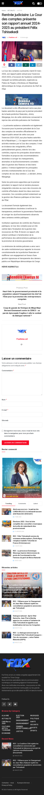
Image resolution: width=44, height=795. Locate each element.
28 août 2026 (9, 595)
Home (4, 10)
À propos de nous (23, 783)
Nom (4, 400)
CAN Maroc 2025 (6, 722)
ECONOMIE (6, 733)
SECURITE (34, 725)
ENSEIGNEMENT (22, 720)
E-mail (5, 410)
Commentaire (8, 370)
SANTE (33, 722)
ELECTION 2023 (20, 716)
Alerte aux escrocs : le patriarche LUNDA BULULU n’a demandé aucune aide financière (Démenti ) (27, 511)
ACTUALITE (11, 10)
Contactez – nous (8, 783)
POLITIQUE (34, 719)
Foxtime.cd (13, 37)
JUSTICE (19, 10)
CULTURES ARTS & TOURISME (6, 728)
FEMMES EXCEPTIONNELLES (23, 727)
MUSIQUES (34, 715)
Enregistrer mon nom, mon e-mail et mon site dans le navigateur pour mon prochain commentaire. (22, 433)
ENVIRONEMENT (22, 723)
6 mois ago (24, 37)
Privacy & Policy (7, 785)
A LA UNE (5, 715)
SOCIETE (33, 728)
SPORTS (33, 731)
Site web (5, 420)
